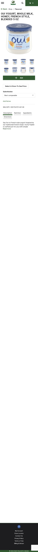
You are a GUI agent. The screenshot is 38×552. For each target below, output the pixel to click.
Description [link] (7, 113)
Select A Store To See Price (16, 86)
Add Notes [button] (7, 101)
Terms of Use (19, 541)
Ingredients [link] (27, 113)
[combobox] (19, 95)
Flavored (18, 9)
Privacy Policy (19, 538)
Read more (7, 129)
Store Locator (19, 533)
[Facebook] (19, 526)
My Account (19, 531)
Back (5, 9)
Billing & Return (19, 543)
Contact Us (19, 536)
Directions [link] (7, 117)
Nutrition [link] (17, 113)
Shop (10, 9)
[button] (6, 62)
